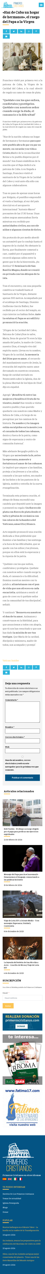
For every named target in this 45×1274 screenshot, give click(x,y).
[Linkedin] (21, 31)
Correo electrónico (15, 737)
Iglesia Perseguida (11, 1203)
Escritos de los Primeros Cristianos (18, 1193)
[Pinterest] (36, 31)
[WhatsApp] (28, 31)
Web (7, 746)
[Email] (6, 36)
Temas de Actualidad (12, 1198)
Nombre (9, 727)
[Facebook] (6, 31)
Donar (5, 1212)
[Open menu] (41, 4)
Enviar (8, 1005)
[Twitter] (13, 31)
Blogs (5, 1207)
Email (5, 992)
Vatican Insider (11, 660)
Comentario (11, 699)
